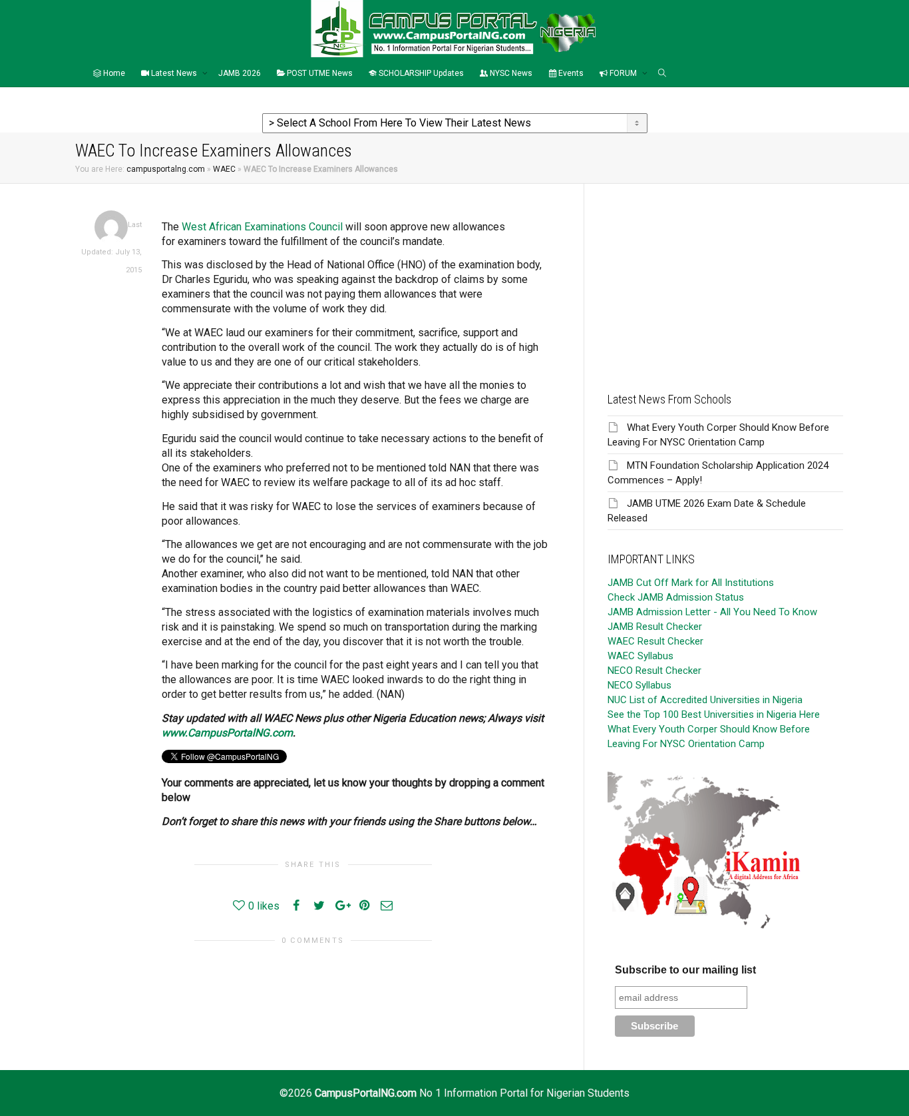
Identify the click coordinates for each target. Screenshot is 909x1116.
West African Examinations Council (262, 226)
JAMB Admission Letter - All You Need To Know (712, 612)
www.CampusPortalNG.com (227, 732)
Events (570, 73)
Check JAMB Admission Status (676, 597)
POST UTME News (319, 73)
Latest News (174, 73)
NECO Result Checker (654, 671)
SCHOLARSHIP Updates (420, 73)
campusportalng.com (165, 169)
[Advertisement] (725, 277)
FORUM (623, 73)
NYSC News (510, 73)
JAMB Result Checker (655, 627)
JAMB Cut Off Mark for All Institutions (691, 583)
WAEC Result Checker (655, 641)
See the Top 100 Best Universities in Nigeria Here (714, 714)
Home (113, 73)
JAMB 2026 (239, 73)
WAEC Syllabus (640, 656)
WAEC (224, 169)
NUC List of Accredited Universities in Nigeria (705, 700)
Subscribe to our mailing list (685, 970)
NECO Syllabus (639, 685)
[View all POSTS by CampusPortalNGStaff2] (111, 226)
